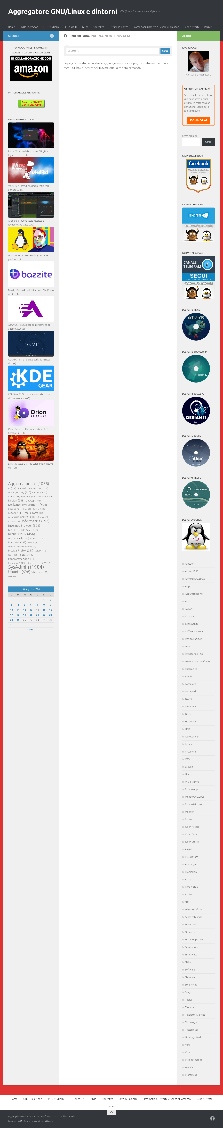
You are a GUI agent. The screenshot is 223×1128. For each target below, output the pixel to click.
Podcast (26, 554)
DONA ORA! (198, 120)
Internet (189, 744)
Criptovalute (192, 623)
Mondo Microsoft (194, 804)
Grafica (14, 521)
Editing (39, 509)
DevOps (14, 509)
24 (11, 619)
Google (43, 517)
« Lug (30, 629)
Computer (28, 496)
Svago (188, 992)
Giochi (188, 699)
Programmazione (22, 558)
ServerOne (190, 924)
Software (190, 969)
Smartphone (191, 947)
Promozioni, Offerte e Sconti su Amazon (156, 26)
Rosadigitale (192, 887)
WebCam (190, 1067)
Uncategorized (193, 1037)
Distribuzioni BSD (194, 653)
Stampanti (190, 977)
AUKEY (189, 608)
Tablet (188, 999)
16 (50, 609)
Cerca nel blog (189, 135)
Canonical (39, 492)
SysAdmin (26, 567)
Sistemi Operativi (194, 939)
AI (12, 488)
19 (24, 614)
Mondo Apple (192, 789)
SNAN (188, 962)
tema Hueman (47, 1121)
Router (188, 894)
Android (24, 488)
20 (31, 614)
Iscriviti (208, 26)
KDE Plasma (29, 530)
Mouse (188, 819)
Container (45, 496)
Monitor (189, 811)
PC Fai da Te (71, 26)
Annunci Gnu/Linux (195, 578)
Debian (16, 500)
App (187, 586)
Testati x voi (191, 1029)
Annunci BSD (191, 571)
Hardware (190, 721)
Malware (32, 542)
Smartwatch (191, 954)
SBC (187, 902)
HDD (187, 729)
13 (31, 609)
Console (189, 616)
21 (37, 614)
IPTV (187, 759)
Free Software (34, 513)
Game (13, 517)
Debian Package (193, 638)
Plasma (12, 555)
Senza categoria (193, 917)
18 (17, 614)
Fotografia (190, 684)
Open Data (191, 834)
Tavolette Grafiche (195, 1014)
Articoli (13, 492)
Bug (25, 492)
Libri (187, 774)
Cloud (14, 496)
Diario (188, 646)
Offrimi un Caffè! (118, 26)
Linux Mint (17, 542)
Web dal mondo (193, 1059)
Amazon (189, 563)
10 (11, 609)
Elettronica (191, 669)
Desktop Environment (27, 504)
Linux (36, 538)
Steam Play (191, 984)
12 (24, 609)
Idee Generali (192, 736)
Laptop (189, 766)
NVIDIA (40, 551)
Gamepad (190, 691)
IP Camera (190, 751)
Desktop (33, 500)
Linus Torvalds (18, 538)
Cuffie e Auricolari (194, 631)
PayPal (188, 849)
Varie (188, 1044)
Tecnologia (191, 1022)
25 (17, 619)
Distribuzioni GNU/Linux (197, 661)
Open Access (192, 826)
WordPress (191, 1074)
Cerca (208, 141)
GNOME (28, 516)
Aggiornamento (28, 484)
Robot (188, 879)
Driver (27, 509)
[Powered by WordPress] (21, 1121)
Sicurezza (98, 26)
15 (44, 609)
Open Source (192, 841)
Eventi (188, 676)
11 (17, 609)
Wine (12, 576)
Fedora (15, 512)
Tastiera (189, 1007)
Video (188, 1052)
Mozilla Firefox (20, 550)
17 (11, 614)
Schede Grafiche (193, 909)
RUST (46, 563)
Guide (85, 26)
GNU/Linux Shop (29, 26)
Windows (40, 572)
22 (44, 614)
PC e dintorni (192, 856)
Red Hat (34, 563)
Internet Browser (24, 525)
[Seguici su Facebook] (52, 36)
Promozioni (191, 871)
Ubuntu (19, 572)
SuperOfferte (192, 26)
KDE (14, 529)
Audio (188, 601)
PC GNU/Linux (51, 26)
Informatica (35, 521)
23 (50, 614)
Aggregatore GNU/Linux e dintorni (62, 11)
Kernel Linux (21, 534)
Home (11, 26)
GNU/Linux (190, 706)
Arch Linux (40, 488)
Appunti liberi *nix (194, 593)
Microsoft (30, 547)
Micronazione (192, 781)
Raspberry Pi (17, 563)
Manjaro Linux (16, 547)
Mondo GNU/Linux (194, 796)
